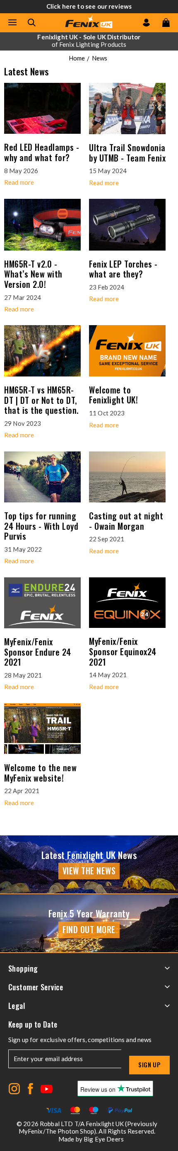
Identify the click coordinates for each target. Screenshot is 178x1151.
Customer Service (35, 987)
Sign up (149, 1064)
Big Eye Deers (104, 1139)
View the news (89, 870)
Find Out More (89, 929)
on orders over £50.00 (89, 40)
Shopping (23, 968)
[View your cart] (166, 22)
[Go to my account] (146, 23)
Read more (19, 182)
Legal (16, 1005)
